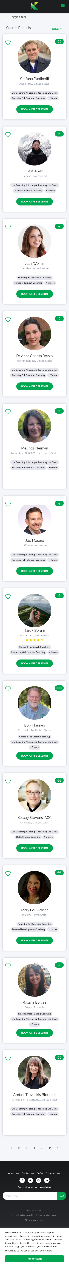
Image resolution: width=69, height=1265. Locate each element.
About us (13, 1173)
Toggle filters (16, 16)
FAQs (40, 1173)
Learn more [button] (46, 1250)
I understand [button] (34, 1258)
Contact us (27, 1173)
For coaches (52, 1173)
